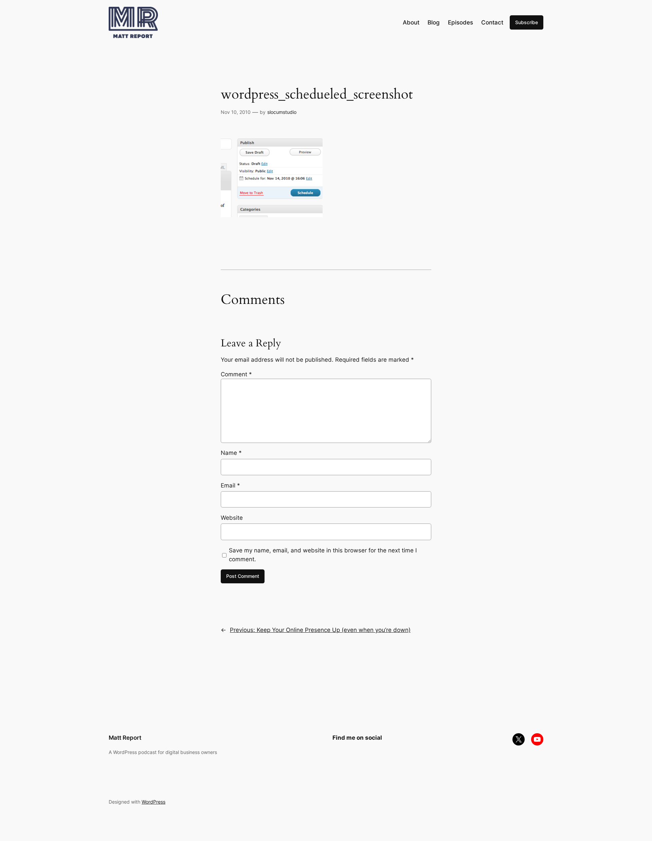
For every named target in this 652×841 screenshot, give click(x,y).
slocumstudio (281, 112)
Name (231, 452)
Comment (236, 374)
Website (232, 517)
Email (230, 485)
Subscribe (526, 22)
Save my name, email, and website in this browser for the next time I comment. (323, 555)
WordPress (153, 802)
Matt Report (125, 737)
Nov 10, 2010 (236, 112)
